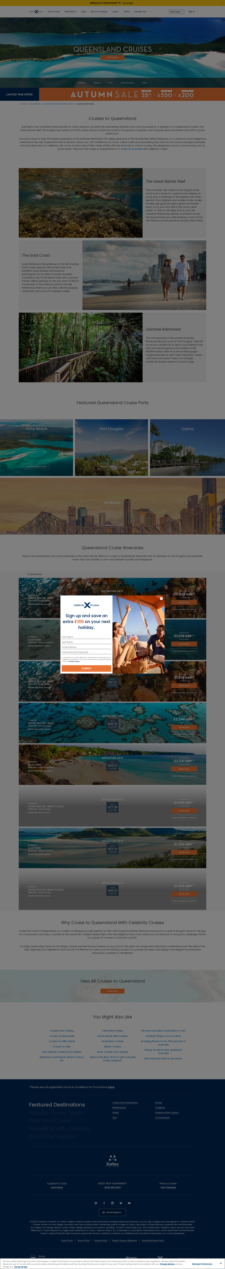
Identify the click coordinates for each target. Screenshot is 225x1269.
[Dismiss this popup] (161, 599)
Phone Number (69, 652)
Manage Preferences (202, 1264)
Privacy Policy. (74, 661)
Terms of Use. (21, 1266)
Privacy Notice (167, 1264)
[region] (112, 1263)
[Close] (221, 1263)
